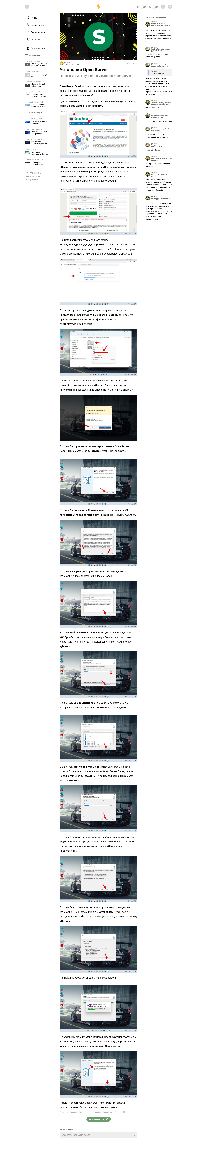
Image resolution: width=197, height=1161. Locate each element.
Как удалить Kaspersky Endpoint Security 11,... (159, 116)
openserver (107, 1112)
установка (83, 1112)
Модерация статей (32, 176)
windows (64, 1112)
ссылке (105, 101)
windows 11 (120, 1112)
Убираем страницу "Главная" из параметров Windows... (161, 66)
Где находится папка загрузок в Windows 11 (40, 66)
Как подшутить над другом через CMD (39, 75)
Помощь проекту (31, 180)
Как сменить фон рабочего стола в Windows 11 (38, 106)
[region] (37, 585)
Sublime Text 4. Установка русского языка (39, 144)
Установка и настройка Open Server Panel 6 (37, 164)
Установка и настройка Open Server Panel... (161, 130)
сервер (73, 1112)
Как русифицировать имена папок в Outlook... (161, 146)
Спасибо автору (97, 1119)
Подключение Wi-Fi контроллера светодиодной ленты (40, 134)
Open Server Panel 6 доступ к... (160, 175)
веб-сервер (95, 1112)
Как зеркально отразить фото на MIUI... (161, 159)
